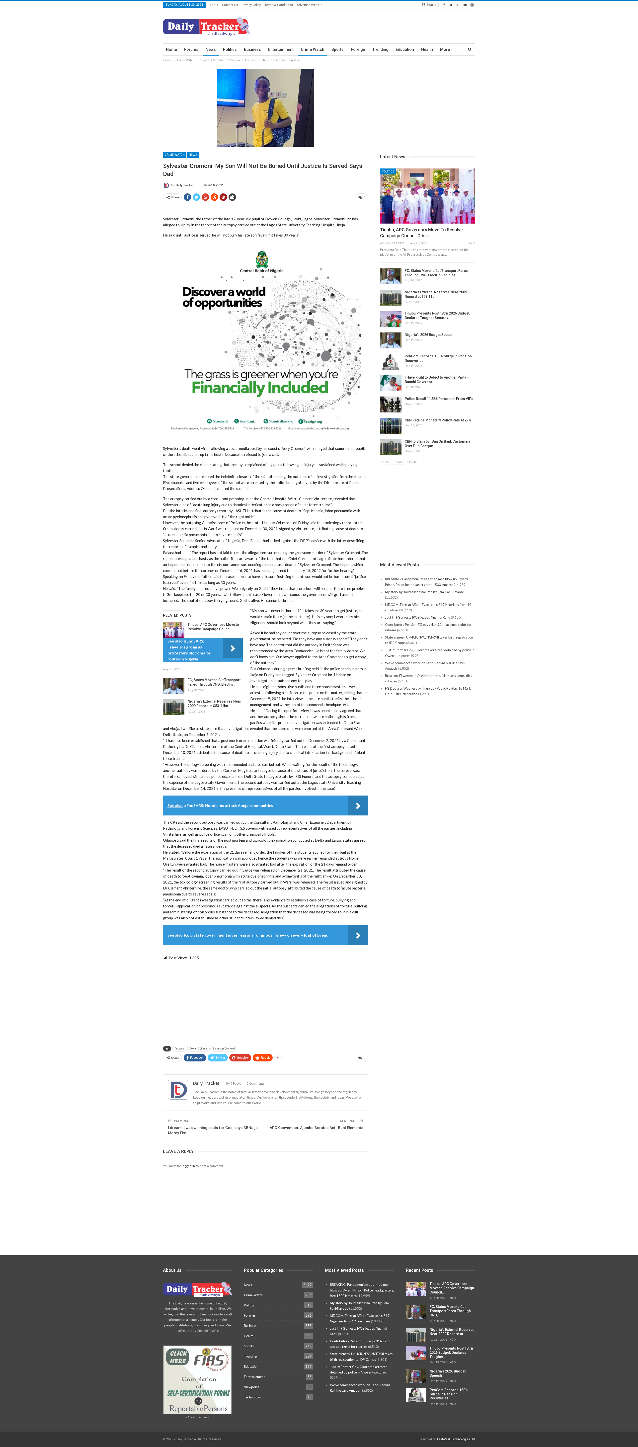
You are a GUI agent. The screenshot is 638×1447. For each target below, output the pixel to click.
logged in (188, 1166)
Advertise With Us (309, 5)
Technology (252, 1397)
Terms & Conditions (279, 5)
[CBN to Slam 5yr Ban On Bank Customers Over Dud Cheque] (390, 447)
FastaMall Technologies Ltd (456, 1439)
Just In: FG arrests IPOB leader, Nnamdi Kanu (417, 617)
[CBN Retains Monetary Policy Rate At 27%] (390, 426)
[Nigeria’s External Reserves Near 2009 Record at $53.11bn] (173, 707)
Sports (337, 49)
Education (405, 49)
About (213, 5)
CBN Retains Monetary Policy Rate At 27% (438, 420)
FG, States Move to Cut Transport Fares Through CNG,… (450, 1311)
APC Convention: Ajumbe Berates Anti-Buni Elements (316, 1127)
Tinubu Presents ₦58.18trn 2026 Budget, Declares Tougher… (451, 1352)
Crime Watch (312, 49)
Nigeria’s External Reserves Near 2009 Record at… (452, 1332)
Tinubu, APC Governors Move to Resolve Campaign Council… (452, 1288)
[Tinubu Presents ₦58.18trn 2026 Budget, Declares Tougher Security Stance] (390, 319)
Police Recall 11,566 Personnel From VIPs (439, 399)
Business (252, 49)
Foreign (358, 49)
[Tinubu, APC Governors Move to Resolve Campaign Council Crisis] (173, 630)
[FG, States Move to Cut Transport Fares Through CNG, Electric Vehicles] (173, 686)
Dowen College (198, 1048)
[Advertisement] (384, 25)
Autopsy (179, 1048)
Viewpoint (251, 1387)
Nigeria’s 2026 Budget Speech (429, 335)
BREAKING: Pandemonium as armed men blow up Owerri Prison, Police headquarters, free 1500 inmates (362, 1290)
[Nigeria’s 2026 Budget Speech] (390, 340)
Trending (380, 49)
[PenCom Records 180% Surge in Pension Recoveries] (390, 362)
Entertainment (281, 49)
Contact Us (230, 5)
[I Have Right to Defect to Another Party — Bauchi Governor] (390, 383)
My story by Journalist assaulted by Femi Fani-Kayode (424, 592)
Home (171, 49)
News (211, 49)
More (445, 49)
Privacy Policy (251, 5)
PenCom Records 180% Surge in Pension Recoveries (449, 1394)
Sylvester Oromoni (224, 1048)
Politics (230, 49)
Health (427, 49)
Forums (191, 49)
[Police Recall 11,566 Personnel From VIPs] (390, 404)
